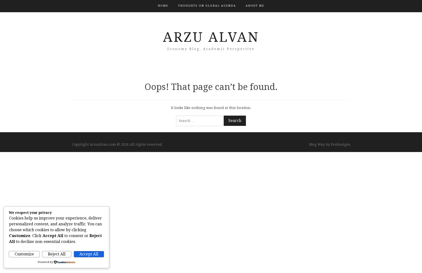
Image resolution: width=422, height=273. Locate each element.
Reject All (56, 254)
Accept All (88, 254)
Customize (24, 254)
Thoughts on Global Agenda (207, 5)
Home (163, 5)
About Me (255, 5)
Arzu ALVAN (211, 37)
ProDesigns (340, 144)
